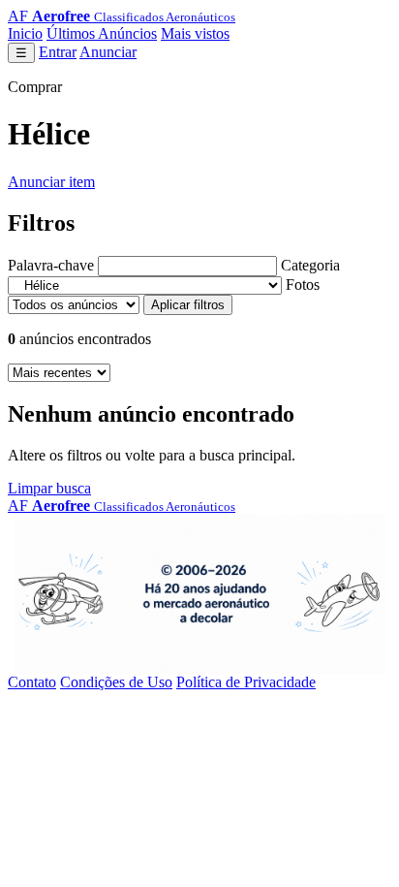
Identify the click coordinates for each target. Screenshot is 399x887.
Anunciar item (51, 182)
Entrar (58, 52)
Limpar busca (49, 488)
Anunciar (108, 52)
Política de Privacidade (246, 682)
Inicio (25, 33)
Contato (32, 682)
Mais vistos (195, 33)
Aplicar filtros (188, 305)
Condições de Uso (116, 682)
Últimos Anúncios (101, 33)
